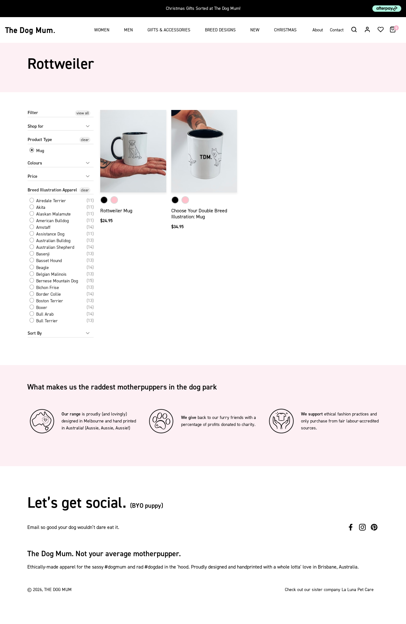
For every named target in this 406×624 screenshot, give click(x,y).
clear (85, 139)
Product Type (40, 140)
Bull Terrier (46, 321)
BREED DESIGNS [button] (220, 30)
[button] (353, 29)
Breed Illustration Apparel (52, 190)
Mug (39, 151)
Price (32, 176)
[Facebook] (351, 527)
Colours (35, 163)
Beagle (42, 268)
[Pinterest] (374, 527)
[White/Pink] (114, 200)
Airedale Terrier (50, 201)
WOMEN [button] (101, 30)
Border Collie (48, 294)
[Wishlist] (380, 29)
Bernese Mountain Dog (56, 281)
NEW (254, 30)
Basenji (42, 254)
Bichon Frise (47, 288)
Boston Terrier (49, 301)
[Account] (367, 29)
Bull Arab (44, 314)
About (317, 30)
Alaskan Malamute (53, 214)
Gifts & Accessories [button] (168, 30)
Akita (40, 207)
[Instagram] (362, 527)
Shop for (35, 126)
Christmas (285, 30)
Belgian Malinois (51, 274)
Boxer (41, 308)
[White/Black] (104, 200)
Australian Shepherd (54, 247)
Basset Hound (48, 261)
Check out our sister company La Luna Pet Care (329, 590)
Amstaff (42, 227)
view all (82, 113)
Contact (337, 30)
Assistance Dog (49, 234)
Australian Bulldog (52, 241)
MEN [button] (128, 30)
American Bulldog (52, 221)
